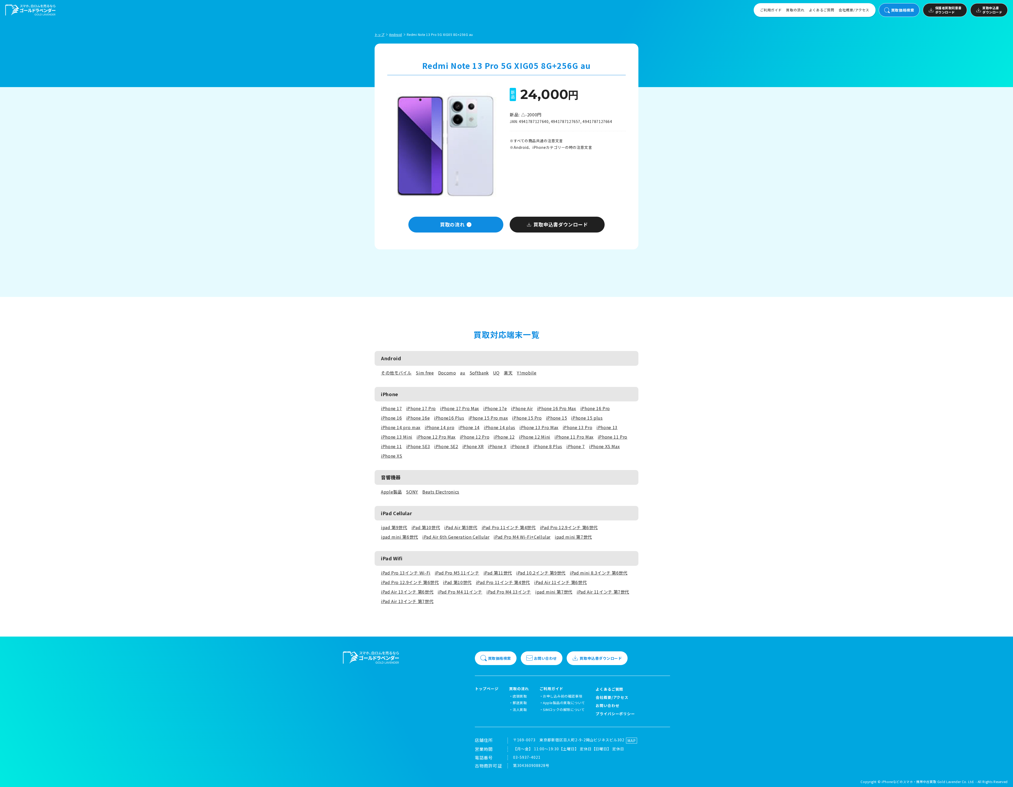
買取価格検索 (902, 10)
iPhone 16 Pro (595, 408)
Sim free (425, 372)
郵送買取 (520, 702)
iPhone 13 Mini (396, 437)
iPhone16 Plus (449, 418)
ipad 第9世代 (394, 527)
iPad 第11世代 (498, 573)
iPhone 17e (495, 408)
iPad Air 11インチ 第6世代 (560, 582)
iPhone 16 (391, 418)
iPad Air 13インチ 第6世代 (407, 592)
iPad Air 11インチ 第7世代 (603, 592)
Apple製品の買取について (564, 702)
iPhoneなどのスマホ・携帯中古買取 (909, 781)
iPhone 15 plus (587, 418)
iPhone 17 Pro (421, 408)
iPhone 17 (391, 408)
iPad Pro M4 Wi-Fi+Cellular (522, 537)
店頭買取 (520, 696)
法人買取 (520, 709)
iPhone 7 (575, 446)
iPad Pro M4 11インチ (460, 592)
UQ (496, 372)
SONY (412, 492)
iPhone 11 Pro (612, 437)
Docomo (447, 372)
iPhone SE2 (446, 446)
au (462, 372)
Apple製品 (391, 492)
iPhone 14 (469, 427)
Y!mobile (526, 372)
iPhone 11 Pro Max (574, 437)
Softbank (479, 372)
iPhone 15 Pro (527, 418)
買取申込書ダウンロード (992, 10)
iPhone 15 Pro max (488, 418)
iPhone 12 (504, 437)
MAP (631, 740)
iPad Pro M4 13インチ (508, 592)
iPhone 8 (519, 446)
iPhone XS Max (604, 446)
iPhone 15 (556, 418)
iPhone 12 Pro (474, 437)
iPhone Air (522, 408)
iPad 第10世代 (426, 527)
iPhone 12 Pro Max (436, 437)
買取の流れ (795, 9)
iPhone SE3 (418, 446)
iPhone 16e (418, 418)
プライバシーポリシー (615, 713)
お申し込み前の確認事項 (562, 696)
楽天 (508, 372)
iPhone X (497, 446)
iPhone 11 (391, 446)
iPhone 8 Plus (547, 446)
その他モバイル (396, 372)
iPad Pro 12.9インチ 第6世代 (569, 527)
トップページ (487, 688)
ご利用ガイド (771, 9)
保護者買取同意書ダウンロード (948, 10)
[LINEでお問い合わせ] (1002, 776)
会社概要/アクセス (854, 9)
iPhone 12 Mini (534, 437)
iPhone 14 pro (439, 427)
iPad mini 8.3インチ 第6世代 (598, 573)
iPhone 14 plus (499, 427)
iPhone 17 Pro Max (459, 408)
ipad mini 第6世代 (399, 537)
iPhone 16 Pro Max (556, 408)
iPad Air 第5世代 (460, 527)
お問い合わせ (545, 658)
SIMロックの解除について (564, 709)
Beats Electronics (440, 492)
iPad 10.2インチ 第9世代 (541, 573)
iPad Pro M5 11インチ (457, 573)
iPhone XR (473, 446)
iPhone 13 (607, 427)
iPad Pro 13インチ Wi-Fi (406, 573)
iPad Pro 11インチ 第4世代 (509, 527)
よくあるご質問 (821, 9)
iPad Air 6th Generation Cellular (455, 537)
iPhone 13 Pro (577, 427)
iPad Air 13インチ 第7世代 (407, 601)
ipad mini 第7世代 (573, 537)
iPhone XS (391, 456)
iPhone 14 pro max (401, 427)
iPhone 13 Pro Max (538, 427)
